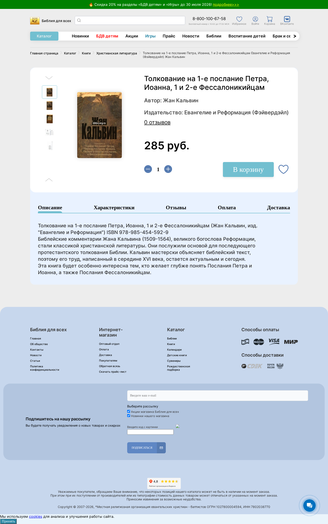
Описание (50, 207)
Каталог (44, 36)
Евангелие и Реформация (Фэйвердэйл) (236, 112)
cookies (35, 516)
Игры (150, 36)
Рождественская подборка (178, 368)
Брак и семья (286, 36)
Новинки (80, 36)
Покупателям (108, 360)
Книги (171, 344)
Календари (174, 349)
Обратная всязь (109, 366)
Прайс (169, 36)
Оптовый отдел (109, 343)
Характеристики (114, 207)
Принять (8, 521)
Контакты (36, 349)
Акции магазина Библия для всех (155, 411)
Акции (131, 36)
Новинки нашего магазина (150, 416)
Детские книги (177, 355)
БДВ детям (107, 36)
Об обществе (39, 344)
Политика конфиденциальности (44, 368)
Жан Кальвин (180, 100)
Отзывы (176, 207)
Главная (35, 338)
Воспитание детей (247, 36)
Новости (190, 36)
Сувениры (174, 360)
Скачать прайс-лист (113, 371)
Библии (213, 36)
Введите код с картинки (142, 427)
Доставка (278, 207)
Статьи (35, 360)
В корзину (248, 169)
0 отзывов (157, 122)
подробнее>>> (226, 4)
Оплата (227, 207)
